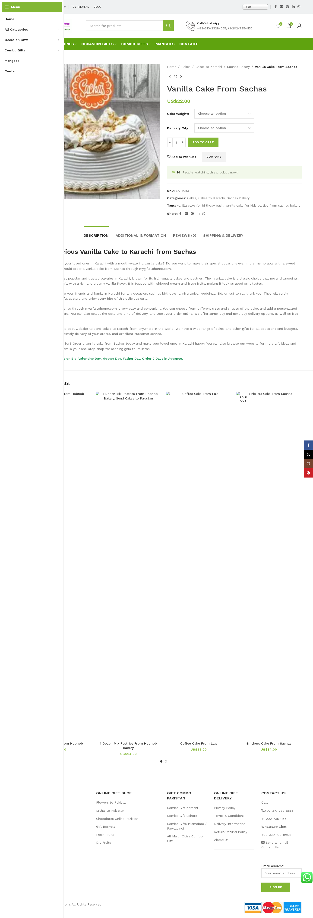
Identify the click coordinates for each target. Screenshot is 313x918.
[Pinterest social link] (288, 7)
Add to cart (203, 142)
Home (171, 67)
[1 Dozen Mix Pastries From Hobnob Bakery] (128, 565)
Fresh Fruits (105, 834)
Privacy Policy (224, 808)
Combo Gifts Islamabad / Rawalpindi (187, 826)
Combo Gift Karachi (182, 808)
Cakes (185, 67)
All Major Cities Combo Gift (185, 838)
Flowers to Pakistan (111, 802)
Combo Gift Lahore (182, 815)
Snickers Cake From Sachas (268, 743)
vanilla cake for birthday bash (200, 205)
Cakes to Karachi (209, 67)
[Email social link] (281, 7)
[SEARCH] (168, 25)
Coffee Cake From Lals (198, 743)
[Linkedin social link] (293, 7)
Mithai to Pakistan (110, 810)
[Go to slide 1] (161, 761)
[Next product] (181, 76)
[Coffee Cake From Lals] (198, 565)
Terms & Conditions (229, 815)
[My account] (299, 25)
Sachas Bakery (238, 67)
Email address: (272, 866)
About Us (221, 840)
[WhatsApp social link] (299, 7)
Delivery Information (230, 824)
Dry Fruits (103, 842)
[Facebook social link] (275, 7)
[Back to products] (175, 76)
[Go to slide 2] (166, 761)
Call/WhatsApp (208, 23)
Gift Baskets (105, 826)
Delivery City (177, 128)
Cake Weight (177, 114)
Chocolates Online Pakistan (117, 819)
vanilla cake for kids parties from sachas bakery (262, 205)
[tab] (96, 233)
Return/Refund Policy (230, 832)
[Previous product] (170, 76)
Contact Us (270, 847)
